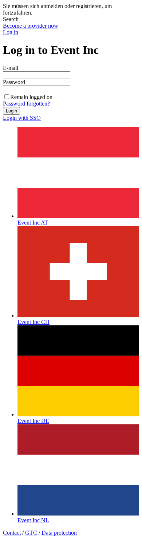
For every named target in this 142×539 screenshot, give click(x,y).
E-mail (10, 68)
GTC (31, 533)
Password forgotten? (26, 103)
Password (14, 82)
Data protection (59, 533)
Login (11, 111)
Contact (12, 533)
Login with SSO (22, 118)
